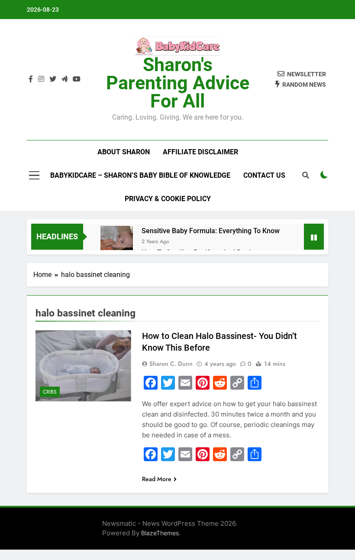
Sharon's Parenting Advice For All (177, 83)
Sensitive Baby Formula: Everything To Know (211, 231)
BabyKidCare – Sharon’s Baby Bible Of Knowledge (140, 175)
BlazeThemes (160, 533)
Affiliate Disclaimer (200, 152)
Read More (156, 479)
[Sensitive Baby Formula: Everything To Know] (116, 242)
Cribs (50, 392)
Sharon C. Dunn (171, 363)
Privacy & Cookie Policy (168, 199)
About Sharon (123, 152)
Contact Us (264, 175)
